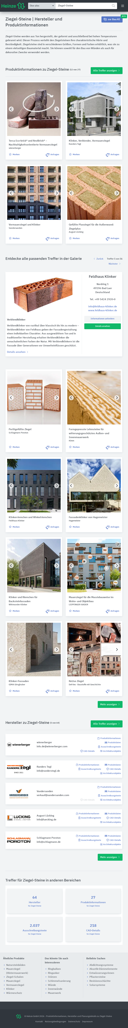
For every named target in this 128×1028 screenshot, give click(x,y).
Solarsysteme (97, 985)
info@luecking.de (46, 819)
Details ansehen (102, 326)
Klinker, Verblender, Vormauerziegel (89, 141)
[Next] (56, 109)
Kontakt (39, 1022)
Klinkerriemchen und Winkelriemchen (30, 517)
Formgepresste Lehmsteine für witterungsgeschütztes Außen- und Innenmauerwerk (89, 433)
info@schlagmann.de (49, 842)
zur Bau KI (115, 18)
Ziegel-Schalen (14, 977)
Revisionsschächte (100, 981)
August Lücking (45, 816)
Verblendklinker (16, 320)
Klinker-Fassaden (19, 681)
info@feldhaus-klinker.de (102, 306)
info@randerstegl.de (48, 771)
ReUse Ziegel (76, 681)
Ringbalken (54, 969)
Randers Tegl (44, 767)
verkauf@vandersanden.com (53, 795)
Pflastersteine (97, 977)
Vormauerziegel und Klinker (24, 225)
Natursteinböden (15, 965)
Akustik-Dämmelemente (103, 969)
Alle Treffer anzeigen (105, 71)
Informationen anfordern (102, 319)
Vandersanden (45, 791)
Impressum (87, 1022)
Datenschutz (74, 1022)
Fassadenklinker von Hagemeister (88, 517)
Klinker (10, 989)
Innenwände (55, 989)
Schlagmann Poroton (49, 838)
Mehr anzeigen (109, 704)
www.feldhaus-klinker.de (102, 310)
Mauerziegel (13, 981)
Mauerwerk (54, 993)
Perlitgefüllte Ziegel (20, 429)
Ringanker (53, 973)
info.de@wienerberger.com (52, 746)
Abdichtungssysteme (101, 965)
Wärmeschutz (14, 993)
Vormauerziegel (15, 985)
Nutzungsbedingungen (56, 1022)
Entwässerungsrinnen (101, 973)
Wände (52, 985)
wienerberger (44, 742)
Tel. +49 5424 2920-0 (103, 299)
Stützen (52, 977)
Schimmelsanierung (59, 981)
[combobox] (86, 6)
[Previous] (11, 109)
